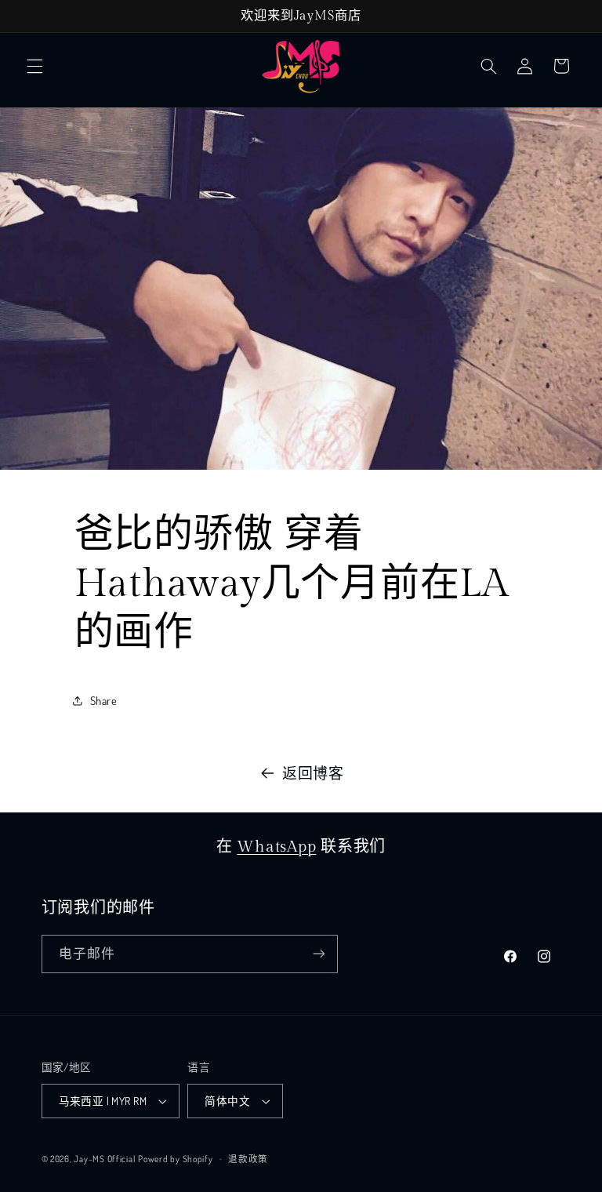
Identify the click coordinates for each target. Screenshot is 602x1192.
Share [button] (104, 700)
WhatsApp (276, 847)
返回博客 (313, 773)
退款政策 (248, 1159)
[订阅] (318, 954)
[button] (34, 66)
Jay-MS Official (104, 1159)
